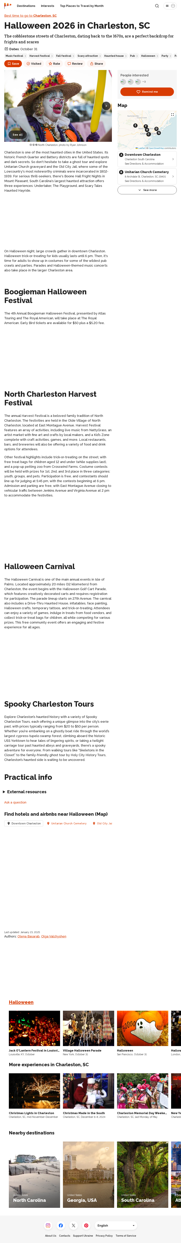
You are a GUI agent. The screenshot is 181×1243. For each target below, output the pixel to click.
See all (18, 134)
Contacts (64, 1235)
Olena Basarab (28, 936)
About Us (50, 1235)
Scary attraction (88, 55)
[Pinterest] (86, 1225)
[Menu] (170, 5)
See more (150, 190)
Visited (36, 63)
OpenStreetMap (156, 148)
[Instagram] (48, 1225)
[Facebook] (61, 1225)
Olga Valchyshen (53, 936)
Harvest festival (40, 55)
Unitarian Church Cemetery (69, 823)
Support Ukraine (83, 1235)
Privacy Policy (104, 1235)
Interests (47, 6)
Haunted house (114, 55)
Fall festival (63, 55)
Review (77, 63)
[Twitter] (73, 1225)
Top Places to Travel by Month (82, 6)
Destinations (26, 6)
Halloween (148, 55)
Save (15, 63)
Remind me (150, 91)
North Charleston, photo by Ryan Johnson (62, 145)
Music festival (14, 55)
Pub (132, 55)
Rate (56, 63)
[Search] (157, 5)
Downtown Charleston (26, 823)
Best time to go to (30, 16)
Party (165, 55)
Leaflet (141, 148)
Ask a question (15, 802)
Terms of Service (126, 1235)
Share (99, 63)
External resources (26, 791)
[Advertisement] (58, 221)
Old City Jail (105, 823)
